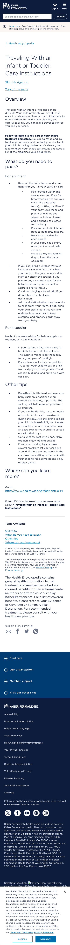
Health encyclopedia (20, 43)
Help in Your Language (17, 728)
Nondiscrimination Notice (18, 721)
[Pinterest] (36, 813)
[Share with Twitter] (26, 631)
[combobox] (27, 16)
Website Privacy (13, 735)
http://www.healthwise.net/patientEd (32, 491)
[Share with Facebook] (17, 631)
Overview (11, 530)
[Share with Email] (8, 631)
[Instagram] (45, 813)
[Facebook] (17, 813)
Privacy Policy (12, 570)
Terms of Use (42, 567)
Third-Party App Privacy (18, 771)
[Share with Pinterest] (36, 631)
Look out (13, 26)
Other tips (11, 538)
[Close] (64, 891)
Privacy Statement (44, 932)
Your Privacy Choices (16, 750)
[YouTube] (26, 813)
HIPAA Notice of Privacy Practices (23, 742)
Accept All (45, 939)
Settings (22, 939)
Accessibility (11, 714)
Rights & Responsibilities (18, 764)
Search (61, 16)
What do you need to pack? (23, 534)
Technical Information (16, 785)
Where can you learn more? (22, 542)
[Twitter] (7, 813)
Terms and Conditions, (21, 932)
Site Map (9, 792)
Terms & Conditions (15, 757)
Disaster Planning (14, 778)
